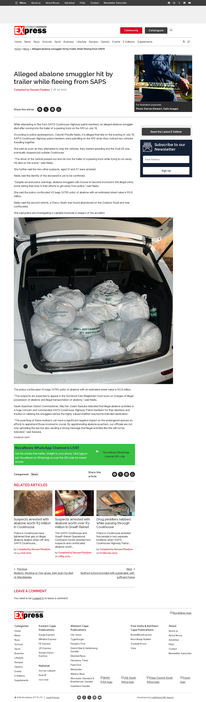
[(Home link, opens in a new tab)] (28, 615)
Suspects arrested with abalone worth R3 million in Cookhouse (32, 523)
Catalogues (156, 30)
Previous (22, 569)
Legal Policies (52, 697)
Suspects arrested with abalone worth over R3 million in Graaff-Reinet (72, 523)
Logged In (38, 598)
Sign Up (166, 170)
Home (17, 48)
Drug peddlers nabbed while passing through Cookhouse (113, 523)
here (82, 453)
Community (131, 30)
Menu (23, 2)
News (26, 48)
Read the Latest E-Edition (166, 131)
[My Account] (184, 42)
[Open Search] (189, 42)
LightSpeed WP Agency (162, 697)
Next (129, 569)
